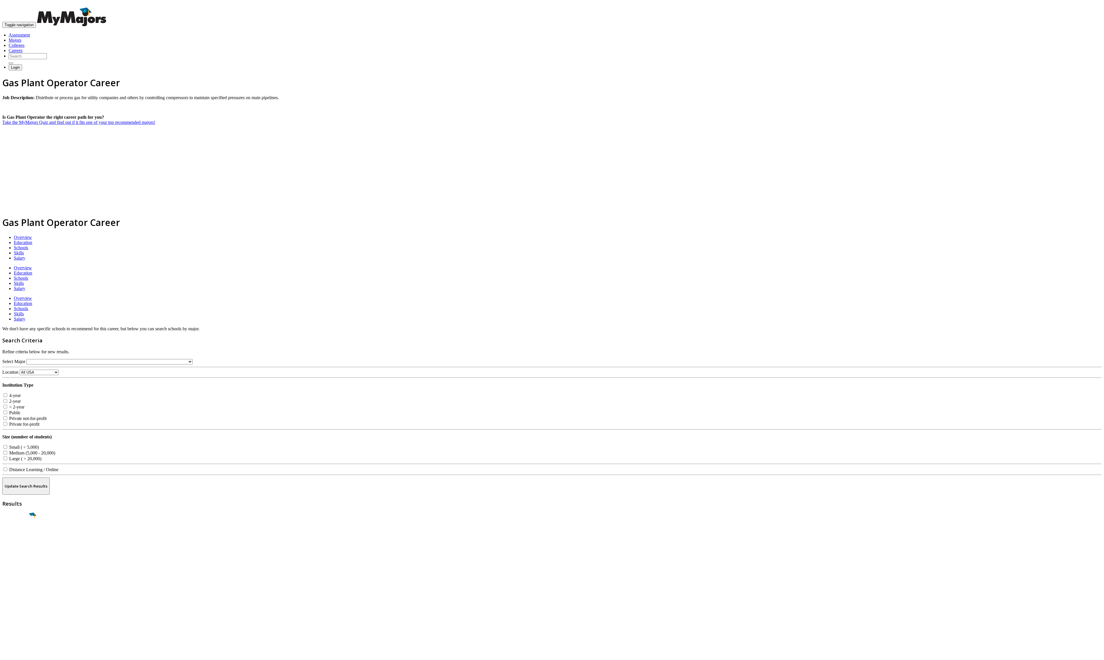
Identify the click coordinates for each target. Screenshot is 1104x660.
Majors (15, 40)
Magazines (12, 608)
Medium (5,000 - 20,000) (31, 452)
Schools (21, 247)
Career (17, 560)
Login (15, 67)
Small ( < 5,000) (23, 447)
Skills (19, 252)
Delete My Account (20, 613)
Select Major (13, 361)
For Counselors (16, 598)
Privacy (23, 652)
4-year (14, 395)
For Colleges (14, 603)
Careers (15, 50)
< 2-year (16, 406)
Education (23, 242)
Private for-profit (23, 424)
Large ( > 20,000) (24, 458)
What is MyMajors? (20, 592)
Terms (8, 652)
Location (10, 372)
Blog (6, 618)
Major (15, 535)
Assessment (19, 34)
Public (14, 412)
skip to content (1090, 4)
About (9, 581)
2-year (14, 401)
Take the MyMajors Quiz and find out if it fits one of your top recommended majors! (78, 122)
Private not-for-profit (27, 418)
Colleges (16, 45)
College (17, 547)
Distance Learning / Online (33, 469)
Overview (23, 237)
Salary (19, 258)
